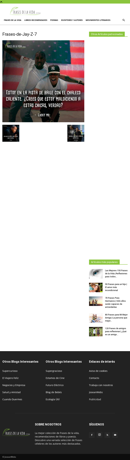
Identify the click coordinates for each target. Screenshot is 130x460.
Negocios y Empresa (13, 385)
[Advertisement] (108, 147)
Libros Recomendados (35, 20)
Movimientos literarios (98, 20)
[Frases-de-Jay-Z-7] (43, 121)
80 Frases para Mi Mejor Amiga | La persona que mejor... (116, 318)
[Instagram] (99, 434)
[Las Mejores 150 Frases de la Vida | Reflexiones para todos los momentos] (96, 274)
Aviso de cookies (98, 370)
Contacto (94, 378)
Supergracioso (54, 370)
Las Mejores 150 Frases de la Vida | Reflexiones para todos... (116, 273)
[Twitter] (107, 435)
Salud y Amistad (11, 392)
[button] (124, 20)
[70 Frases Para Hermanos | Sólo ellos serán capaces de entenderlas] (96, 301)
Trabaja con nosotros (101, 385)
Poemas (54, 20)
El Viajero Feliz (10, 378)
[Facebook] (91, 435)
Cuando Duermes (12, 399)
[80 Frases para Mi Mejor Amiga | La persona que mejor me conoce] (96, 318)
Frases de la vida (12, 20)
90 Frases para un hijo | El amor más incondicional (116, 287)
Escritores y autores (72, 20)
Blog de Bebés (54, 392)
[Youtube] (115, 435)
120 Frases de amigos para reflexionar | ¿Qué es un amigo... (115, 331)
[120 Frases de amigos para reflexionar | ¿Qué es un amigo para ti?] (96, 331)
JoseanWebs (96, 392)
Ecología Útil (53, 399)
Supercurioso (9, 370)
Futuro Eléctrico (54, 385)
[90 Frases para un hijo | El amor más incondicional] (96, 287)
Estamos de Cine (55, 378)
